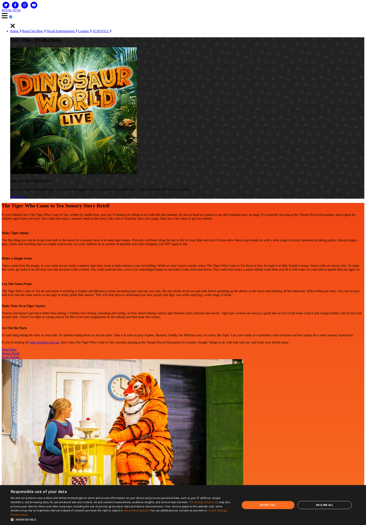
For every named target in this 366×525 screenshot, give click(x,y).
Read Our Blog (33, 31)
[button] (122, 519)
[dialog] (183, 505)
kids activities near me (44, 342)
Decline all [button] (324, 505)
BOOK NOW (11, 10)
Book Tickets (10, 357)
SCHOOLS (101, 31)
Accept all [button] (268, 505)
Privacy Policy (19, 515)
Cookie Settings (217, 510)
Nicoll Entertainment (61, 31)
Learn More (18, 196)
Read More (9, 349)
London (84, 31)
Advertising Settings (136, 510)
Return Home (11, 353)
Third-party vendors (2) (203, 502)
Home (14, 31)
